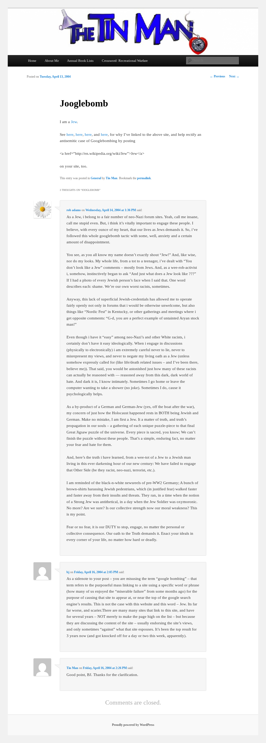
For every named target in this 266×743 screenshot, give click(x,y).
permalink (144, 178)
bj (67, 572)
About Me (52, 61)
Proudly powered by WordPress (133, 725)
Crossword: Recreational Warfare (125, 61)
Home (32, 61)
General (96, 178)
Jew (74, 122)
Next (234, 76)
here (70, 134)
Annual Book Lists (80, 61)
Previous (217, 76)
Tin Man (111, 178)
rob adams (73, 210)
